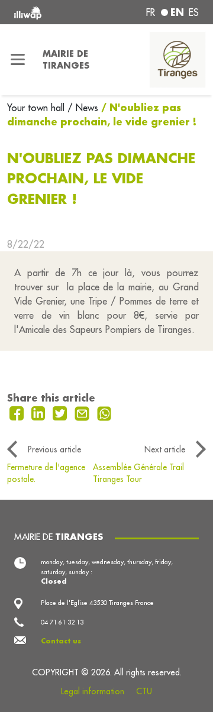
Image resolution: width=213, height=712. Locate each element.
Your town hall (37, 108)
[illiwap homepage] (48, 12)
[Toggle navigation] (18, 59)
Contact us (61, 641)
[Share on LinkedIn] (40, 412)
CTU (144, 691)
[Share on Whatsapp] (104, 412)
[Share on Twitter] (61, 412)
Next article (164, 449)
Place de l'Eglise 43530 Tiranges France (97, 602)
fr (150, 12)
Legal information (92, 691)
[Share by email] (83, 412)
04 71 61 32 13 (62, 622)
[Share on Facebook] (18, 412)
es (194, 12)
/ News (82, 108)
